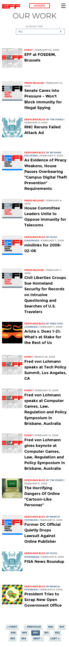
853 (12, 638)
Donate (39, 5)
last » (54, 638)
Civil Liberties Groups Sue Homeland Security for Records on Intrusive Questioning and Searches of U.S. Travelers (45, 294)
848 (13, 632)
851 (46, 632)
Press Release (34, 83)
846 (50, 626)
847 (62, 626)
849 (24, 632)
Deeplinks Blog (35, 119)
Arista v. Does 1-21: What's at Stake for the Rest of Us (42, 337)
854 (23, 638)
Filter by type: (34, 26)
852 (57, 632)
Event (28, 50)
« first (12, 626)
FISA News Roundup (44, 561)
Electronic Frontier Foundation (12, 6)
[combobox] (40, 32)
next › (37, 638)
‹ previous (33, 626)
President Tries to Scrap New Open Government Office (43, 600)
